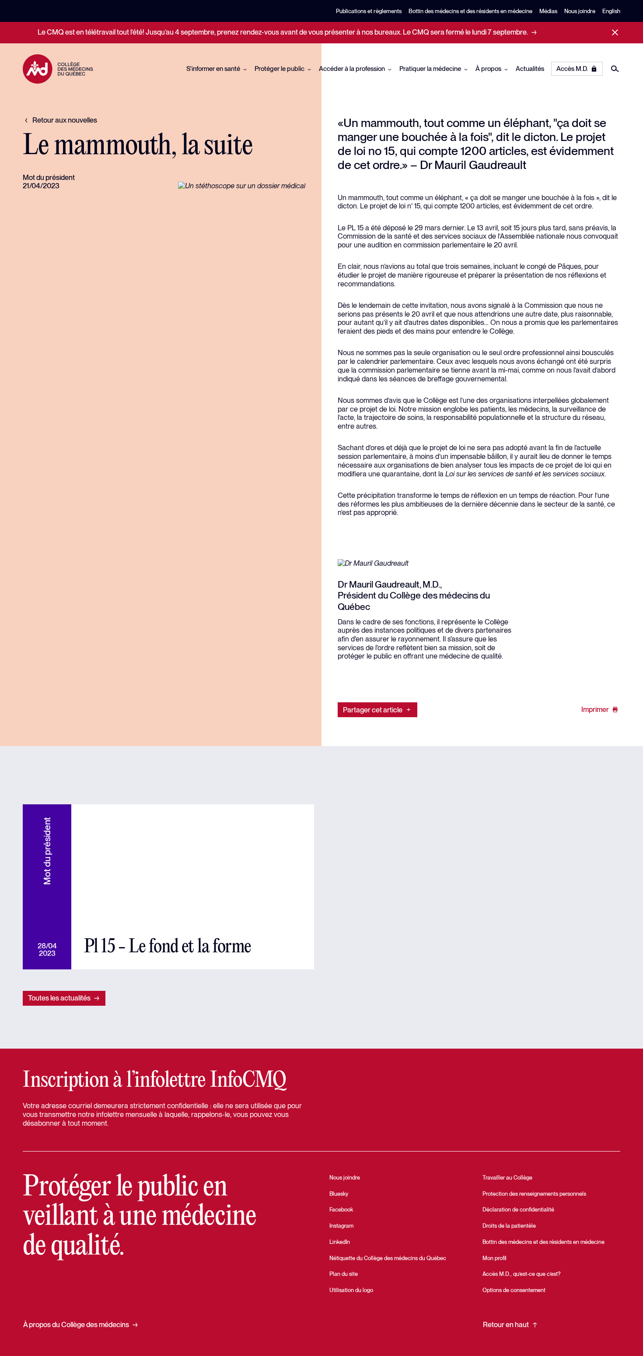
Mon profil (494, 1258)
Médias (548, 11)
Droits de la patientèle (509, 1225)
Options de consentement (513, 1290)
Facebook (341, 1209)
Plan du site (343, 1274)
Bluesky (338, 1193)
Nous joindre (579, 11)
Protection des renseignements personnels (534, 1193)
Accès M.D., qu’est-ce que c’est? (521, 1274)
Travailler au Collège (507, 1177)
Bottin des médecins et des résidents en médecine (470, 11)
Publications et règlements (369, 11)
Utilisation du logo (351, 1290)
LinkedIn (339, 1242)
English (611, 11)
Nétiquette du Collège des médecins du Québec (387, 1258)
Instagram (341, 1225)
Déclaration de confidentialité (518, 1209)
